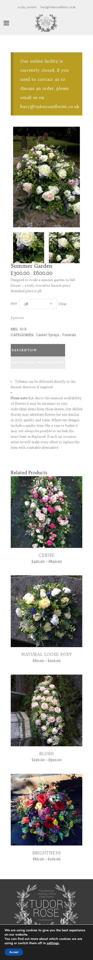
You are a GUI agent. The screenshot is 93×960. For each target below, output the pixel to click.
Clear (62, 304)
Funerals (69, 335)
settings (53, 943)
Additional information (38, 362)
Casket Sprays (47, 335)
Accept (13, 952)
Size (14, 303)
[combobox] (38, 304)
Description (24, 350)
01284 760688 (27, 7)
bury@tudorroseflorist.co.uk (58, 7)
